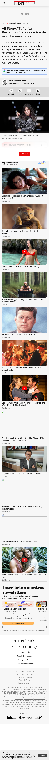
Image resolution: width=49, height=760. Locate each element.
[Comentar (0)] (29, 91)
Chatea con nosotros (26, 664)
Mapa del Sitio (25, 652)
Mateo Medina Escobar (17, 81)
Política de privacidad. (37, 630)
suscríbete (18, 618)
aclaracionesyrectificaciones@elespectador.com (30, 699)
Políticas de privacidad (24, 677)
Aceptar (42, 755)
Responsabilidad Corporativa (24, 671)
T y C (22, 630)
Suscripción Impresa (24, 656)
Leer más (24, 154)
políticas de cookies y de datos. (22, 758)
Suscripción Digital (24, 660)
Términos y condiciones (25, 674)
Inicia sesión (8, 618)
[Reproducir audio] (5, 158)
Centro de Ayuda (24, 680)
